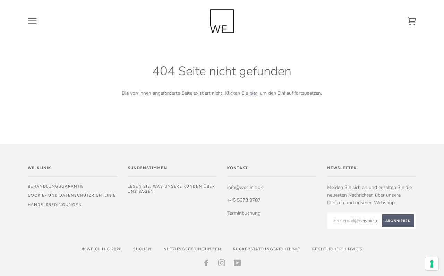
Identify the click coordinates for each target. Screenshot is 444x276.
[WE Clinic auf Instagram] (221, 264)
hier (253, 93)
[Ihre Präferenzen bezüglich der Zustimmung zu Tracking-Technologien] (431, 263)
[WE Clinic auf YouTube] (237, 264)
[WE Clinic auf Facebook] (206, 264)
